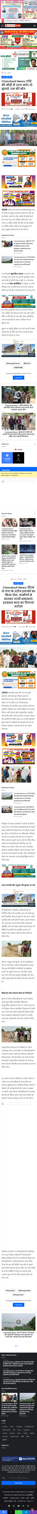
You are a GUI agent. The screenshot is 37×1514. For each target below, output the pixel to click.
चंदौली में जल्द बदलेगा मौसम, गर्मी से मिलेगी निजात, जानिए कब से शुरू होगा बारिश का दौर (27, 558)
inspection (26, 1430)
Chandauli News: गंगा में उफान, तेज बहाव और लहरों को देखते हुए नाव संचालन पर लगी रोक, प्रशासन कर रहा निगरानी (27, 1409)
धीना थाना (27, 363)
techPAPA (30, 1495)
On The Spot (7, 109)
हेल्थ (15, 1501)
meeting (5, 1433)
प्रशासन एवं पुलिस (8, 1501)
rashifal (32, 1433)
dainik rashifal (6, 1430)
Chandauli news (13, 363)
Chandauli (19, 1426)
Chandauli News (14, 1498)
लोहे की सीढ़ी (18, 368)
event (19, 1430)
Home (5, 73)
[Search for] (35, 26)
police (19, 1433)
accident (5, 1426)
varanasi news (14, 1436)
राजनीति (32, 1498)
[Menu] (2, 26)
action (12, 1426)
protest (25, 1433)
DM (14, 1430)
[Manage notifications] (32, 1509)
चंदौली (9, 77)
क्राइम (9, 73)
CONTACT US (21, 1501)
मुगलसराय (5, 1439)
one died (12, 1433)
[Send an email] (11, 109)
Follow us (5, 1445)
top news (5, 1436)
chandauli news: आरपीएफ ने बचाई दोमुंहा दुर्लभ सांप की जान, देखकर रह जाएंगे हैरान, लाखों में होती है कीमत (9, 533)
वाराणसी (22, 1498)
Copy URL (18, 377)
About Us (30, 1501)
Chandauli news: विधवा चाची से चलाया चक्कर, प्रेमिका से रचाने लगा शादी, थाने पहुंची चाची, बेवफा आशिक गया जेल (27, 534)
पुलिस (28, 1436)
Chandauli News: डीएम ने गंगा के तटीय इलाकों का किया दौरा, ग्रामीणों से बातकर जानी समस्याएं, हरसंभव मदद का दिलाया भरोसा (24, 246)
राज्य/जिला (5, 1498)
